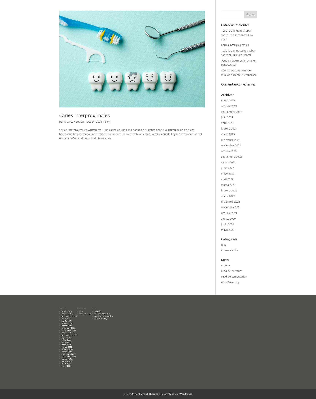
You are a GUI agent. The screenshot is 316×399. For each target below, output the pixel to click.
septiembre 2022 (231, 156)
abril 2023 (227, 123)
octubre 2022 (229, 151)
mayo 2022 (227, 173)
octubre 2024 (229, 106)
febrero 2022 (229, 190)
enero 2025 (228, 100)
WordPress (185, 394)
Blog (107, 121)
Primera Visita (229, 250)
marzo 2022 (228, 185)
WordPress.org (230, 282)
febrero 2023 (229, 128)
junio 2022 (227, 168)
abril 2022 (227, 179)
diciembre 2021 (230, 201)
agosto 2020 (228, 218)
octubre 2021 (229, 213)
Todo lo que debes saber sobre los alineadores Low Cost (237, 35)
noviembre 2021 (231, 207)
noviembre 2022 (231, 145)
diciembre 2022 (230, 140)
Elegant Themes (148, 394)
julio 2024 (227, 117)
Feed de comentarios (234, 276)
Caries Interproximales (84, 115)
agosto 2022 (228, 162)
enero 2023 (228, 134)
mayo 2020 (227, 229)
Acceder (226, 265)
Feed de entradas (231, 271)
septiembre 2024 (231, 111)
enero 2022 (228, 196)
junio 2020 (227, 224)
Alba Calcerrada (74, 121)
